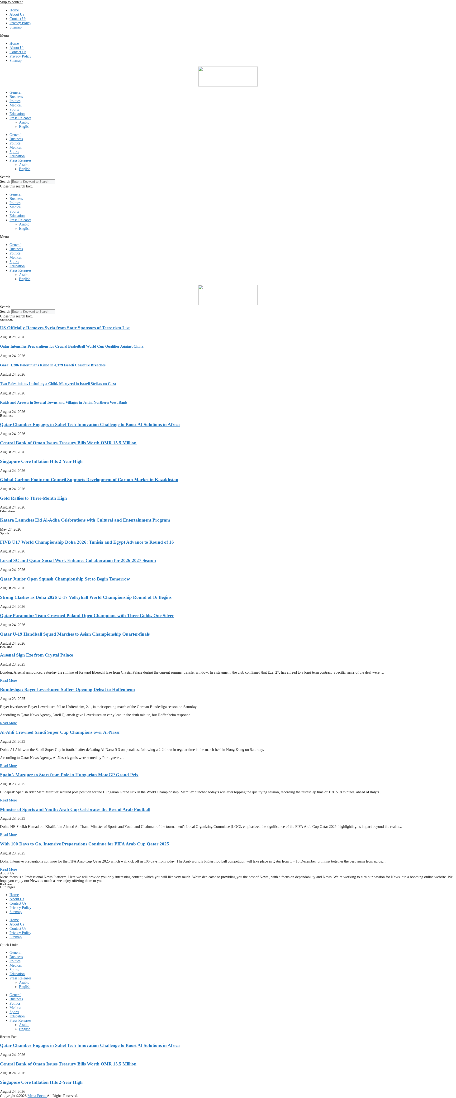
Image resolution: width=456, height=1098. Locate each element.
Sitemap (16, 27)
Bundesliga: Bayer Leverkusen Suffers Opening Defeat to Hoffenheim (67, 689)
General (15, 92)
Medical (16, 105)
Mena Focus (37, 1096)
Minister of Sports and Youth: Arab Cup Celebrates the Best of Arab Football (75, 809)
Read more (6, 883)
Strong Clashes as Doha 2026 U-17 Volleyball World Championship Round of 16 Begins (85, 597)
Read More (8, 680)
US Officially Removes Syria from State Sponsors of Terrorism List (65, 327)
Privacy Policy (20, 23)
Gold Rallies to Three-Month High (33, 498)
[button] (228, 35)
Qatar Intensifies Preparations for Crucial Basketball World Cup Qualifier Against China (71, 346)
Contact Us (18, 19)
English (24, 127)
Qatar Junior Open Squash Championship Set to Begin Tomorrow (65, 578)
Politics (15, 101)
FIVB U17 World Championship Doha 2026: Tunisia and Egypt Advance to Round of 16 (87, 542)
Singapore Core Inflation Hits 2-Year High (41, 461)
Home (14, 10)
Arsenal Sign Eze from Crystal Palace (36, 654)
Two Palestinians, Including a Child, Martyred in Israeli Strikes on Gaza (58, 384)
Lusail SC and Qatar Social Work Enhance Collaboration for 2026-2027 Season (78, 560)
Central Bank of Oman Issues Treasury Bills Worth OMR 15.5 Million (68, 442)
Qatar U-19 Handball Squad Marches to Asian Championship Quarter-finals (75, 634)
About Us (17, 14)
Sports (14, 109)
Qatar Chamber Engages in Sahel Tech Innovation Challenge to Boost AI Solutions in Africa (90, 424)
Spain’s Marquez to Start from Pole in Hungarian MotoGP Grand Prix (69, 774)
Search (5, 181)
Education (17, 114)
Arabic (24, 122)
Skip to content (11, 2)
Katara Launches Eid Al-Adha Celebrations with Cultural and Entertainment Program (85, 520)
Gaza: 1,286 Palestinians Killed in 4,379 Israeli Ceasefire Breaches (52, 365)
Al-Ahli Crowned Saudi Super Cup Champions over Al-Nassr (60, 732)
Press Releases (20, 118)
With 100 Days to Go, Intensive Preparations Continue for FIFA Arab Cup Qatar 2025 (84, 843)
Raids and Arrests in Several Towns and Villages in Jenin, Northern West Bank (63, 402)
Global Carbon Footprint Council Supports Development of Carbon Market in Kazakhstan (89, 479)
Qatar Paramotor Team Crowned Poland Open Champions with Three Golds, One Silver (87, 615)
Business (16, 97)
